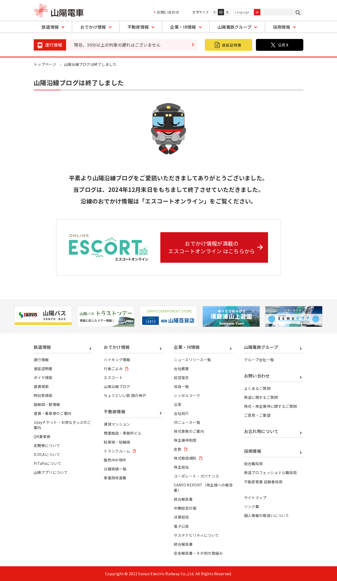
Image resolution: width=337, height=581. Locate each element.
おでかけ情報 (93, 27)
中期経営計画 (185, 508)
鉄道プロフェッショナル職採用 (270, 472)
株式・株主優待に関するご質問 (270, 406)
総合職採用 (253, 463)
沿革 (177, 404)
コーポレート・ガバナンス (196, 476)
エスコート (113, 377)
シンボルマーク (187, 395)
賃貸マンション (117, 424)
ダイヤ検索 (43, 377)
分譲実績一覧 (115, 468)
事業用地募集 (115, 477)
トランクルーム (117, 451)
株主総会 (181, 467)
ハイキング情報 (117, 359)
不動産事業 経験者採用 (263, 481)
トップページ (45, 64)
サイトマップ (255, 497)
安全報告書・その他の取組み (198, 553)
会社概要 (181, 368)
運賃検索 (41, 386)
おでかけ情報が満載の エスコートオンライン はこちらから (211, 247)
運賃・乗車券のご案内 (52, 413)
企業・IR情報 (183, 27)
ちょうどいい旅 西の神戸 (125, 395)
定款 (177, 449)
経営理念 (181, 377)
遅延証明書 (43, 368)
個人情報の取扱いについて (266, 515)
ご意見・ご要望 (257, 415)
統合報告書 (183, 499)
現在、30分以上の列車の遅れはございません (117, 45)
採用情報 (281, 27)
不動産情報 (138, 27)
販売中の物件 (115, 460)
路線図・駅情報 (47, 404)
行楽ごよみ (113, 368)
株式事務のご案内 (189, 431)
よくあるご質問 (257, 388)
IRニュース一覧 (187, 422)
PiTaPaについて (47, 463)
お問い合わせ (168, 12)
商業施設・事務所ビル (122, 433)
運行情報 (41, 359)
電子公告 (181, 526)
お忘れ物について (261, 431)
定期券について (47, 445)
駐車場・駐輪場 (117, 442)
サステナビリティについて (196, 535)
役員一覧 (181, 386)
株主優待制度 (185, 440)
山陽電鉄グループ (234, 27)
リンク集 (251, 506)
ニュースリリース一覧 (192, 359)
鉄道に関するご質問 (261, 397)
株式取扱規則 (185, 458)
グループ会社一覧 (259, 359)
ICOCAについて (47, 454)
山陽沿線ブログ (117, 386)
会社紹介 (181, 413)
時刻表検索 (43, 395)
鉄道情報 (50, 27)
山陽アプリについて (51, 472)
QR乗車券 (42, 436)
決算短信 (181, 517)
